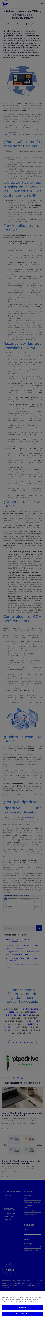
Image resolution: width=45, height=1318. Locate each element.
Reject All (22, 1307)
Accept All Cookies (22, 1314)
